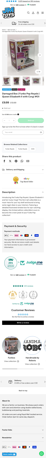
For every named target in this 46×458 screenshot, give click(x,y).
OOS (32, 149)
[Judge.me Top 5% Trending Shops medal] (33, 295)
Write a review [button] (23, 323)
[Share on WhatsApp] (22, 161)
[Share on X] (10, 161)
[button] (38, 12)
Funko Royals (9, 149)
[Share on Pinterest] (16, 161)
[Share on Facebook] (4, 161)
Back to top (23, 391)
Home (4, 30)
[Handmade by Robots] (32, 345)
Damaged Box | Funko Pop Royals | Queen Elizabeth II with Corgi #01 (22, 31)
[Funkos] (11, 345)
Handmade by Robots (32, 359)
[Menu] (42, 12)
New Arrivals (11, 30)
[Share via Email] (28, 161)
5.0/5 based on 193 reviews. (29, 1)
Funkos (11, 357)
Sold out (31, 120)
